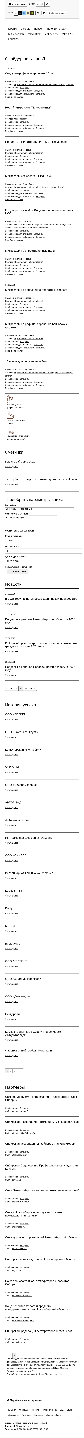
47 (16, 688)
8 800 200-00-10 (63, 1365)
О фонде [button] (23, 1410)
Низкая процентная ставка (16, 421)
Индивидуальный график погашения (15, 406)
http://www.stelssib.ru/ (22, 1295)
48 (21, 688)
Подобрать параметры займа (35, 499)
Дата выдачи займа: (15, 556)
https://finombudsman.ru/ (50, 1374)
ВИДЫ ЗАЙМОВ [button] (16, 34)
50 (30, 688)
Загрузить (24, 88)
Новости (13, 584)
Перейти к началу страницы (25, 1400)
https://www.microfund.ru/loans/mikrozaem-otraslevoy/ (39, 187)
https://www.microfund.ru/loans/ (28, 153)
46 (11, 688)
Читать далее (11, 467)
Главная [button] (12, 1410)
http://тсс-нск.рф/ (20, 1111)
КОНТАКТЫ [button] (13, 39)
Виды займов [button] (66, 1410)
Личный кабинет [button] (53, 1415)
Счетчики (14, 452)
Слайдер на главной (25, 59)
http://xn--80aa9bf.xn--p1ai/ (24, 1133)
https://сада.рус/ (19, 1155)
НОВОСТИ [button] (39, 29)
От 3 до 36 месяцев (14, 517)
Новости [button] (35, 1410)
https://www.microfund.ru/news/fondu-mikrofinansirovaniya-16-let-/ (44, 84)
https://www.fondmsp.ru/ (23, 1320)
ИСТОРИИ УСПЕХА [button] (56, 29)
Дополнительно (58, 13)
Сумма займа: (20, 531)
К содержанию (18, 4)
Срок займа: (16, 514)
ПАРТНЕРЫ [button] (67, 34)
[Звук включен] (37, 13)
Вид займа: (10, 505)
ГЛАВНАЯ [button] (13, 29)
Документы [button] (13, 1415)
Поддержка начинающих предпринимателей (18, 437)
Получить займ (17, 571)
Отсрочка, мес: (12, 546)
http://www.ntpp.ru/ (20, 1202)
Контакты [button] (38, 1415)
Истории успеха (20, 705)
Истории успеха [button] (49, 1410)
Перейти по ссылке (14, 97)
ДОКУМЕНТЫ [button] (51, 34)
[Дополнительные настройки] (43, 13)
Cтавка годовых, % (14, 536)
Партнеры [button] (26, 1415)
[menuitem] (13, 28)
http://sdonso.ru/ (19, 1248)
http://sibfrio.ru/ (18, 1342)
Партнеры (15, 1087)
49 (26, 688)
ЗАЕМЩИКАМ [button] (34, 34)
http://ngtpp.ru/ (18, 1227)
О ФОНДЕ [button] (25, 29)
